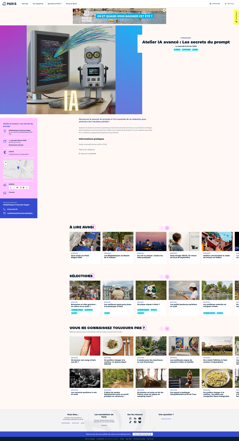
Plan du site (150, 439)
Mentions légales (90, 439)
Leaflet (19, 177)
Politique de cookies (139, 439)
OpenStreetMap (26, 177)
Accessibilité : (107, 439)
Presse (122, 439)
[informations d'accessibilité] (19, 187)
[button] (18, 167)
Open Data (129, 439)
